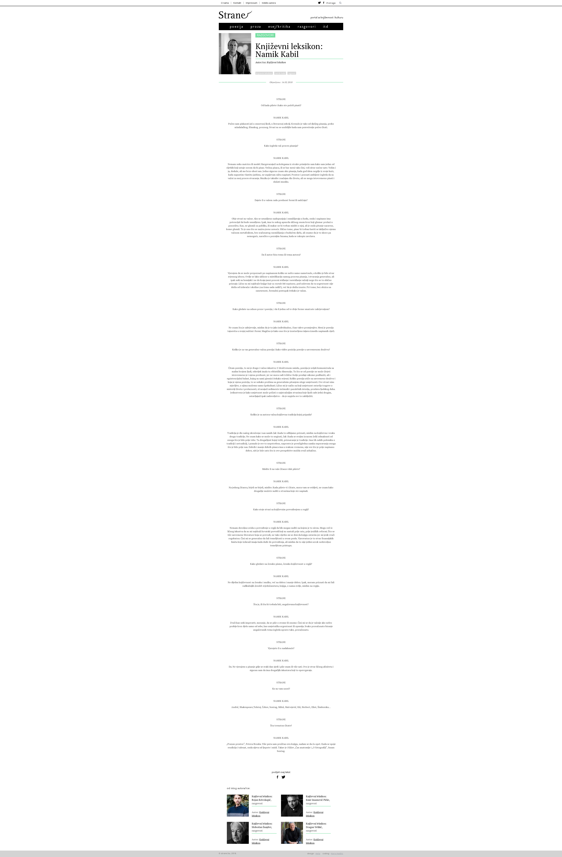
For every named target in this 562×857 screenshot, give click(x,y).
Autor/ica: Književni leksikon (270, 62)
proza (256, 26)
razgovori (307, 26)
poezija (237, 26)
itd (326, 26)
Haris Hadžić (337, 853)
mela (318, 853)
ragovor (291, 73)
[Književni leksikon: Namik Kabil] (235, 73)
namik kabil (280, 73)
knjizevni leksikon (264, 73)
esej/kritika (279, 26)
